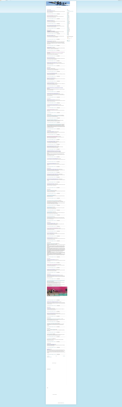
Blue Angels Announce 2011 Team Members (51, 243)
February (68, 15)
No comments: (55, 18)
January (67, 28)
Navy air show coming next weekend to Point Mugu (51, 25)
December (68, 19)
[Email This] (56, 39)
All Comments (69, 38)
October (67, 17)
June (67, 25)
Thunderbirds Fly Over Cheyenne (50, 20)
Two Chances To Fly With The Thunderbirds (51, 329)
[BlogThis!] (57, 18)
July (67, 24)
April (67, 26)
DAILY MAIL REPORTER (52, 281)
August (67, 13)
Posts (68, 37)
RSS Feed (68, 10)
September (68, 23)
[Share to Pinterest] (59, 18)
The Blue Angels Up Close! (49, 338)
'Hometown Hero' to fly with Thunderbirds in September (52, 323)
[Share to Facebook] (58, 18)
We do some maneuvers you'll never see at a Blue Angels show (52, 200)
